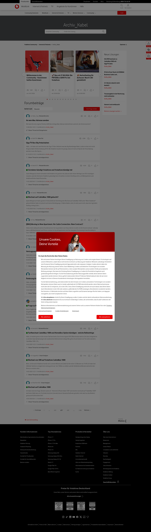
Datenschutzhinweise (45, 311)
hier (69, 264)
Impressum (75, 311)
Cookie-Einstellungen (62, 311)
